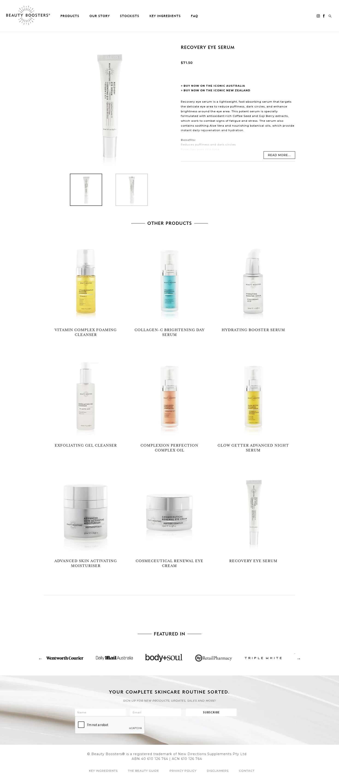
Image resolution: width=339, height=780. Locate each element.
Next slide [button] (298, 658)
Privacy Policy (183, 770)
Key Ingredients (165, 16)
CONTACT (247, 770)
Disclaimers (218, 770)
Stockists (129, 16)
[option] (82, 191)
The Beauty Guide (143, 770)
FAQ (194, 16)
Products (69, 16)
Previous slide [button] (40, 658)
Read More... (279, 155)
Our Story (99, 16)
